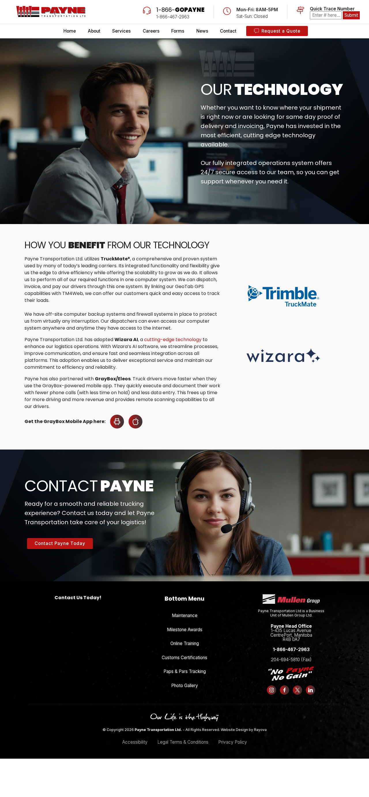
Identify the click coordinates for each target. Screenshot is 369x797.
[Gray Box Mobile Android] (115, 421)
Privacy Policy (232, 742)
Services (121, 31)
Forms (177, 31)
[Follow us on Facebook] (284, 690)
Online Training (184, 643)
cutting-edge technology (173, 339)
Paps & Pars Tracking (184, 671)
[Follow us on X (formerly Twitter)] (297, 690)
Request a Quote (280, 31)
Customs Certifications (184, 657)
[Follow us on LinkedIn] (310, 690)
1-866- (180, 10)
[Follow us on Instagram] (271, 690)
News (202, 31)
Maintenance (184, 615)
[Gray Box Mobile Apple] (133, 421)
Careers (151, 31)
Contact (228, 31)
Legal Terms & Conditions (182, 742)
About (94, 31)
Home (69, 31)
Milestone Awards (184, 629)
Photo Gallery (184, 685)
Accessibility (135, 742)
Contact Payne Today (60, 543)
